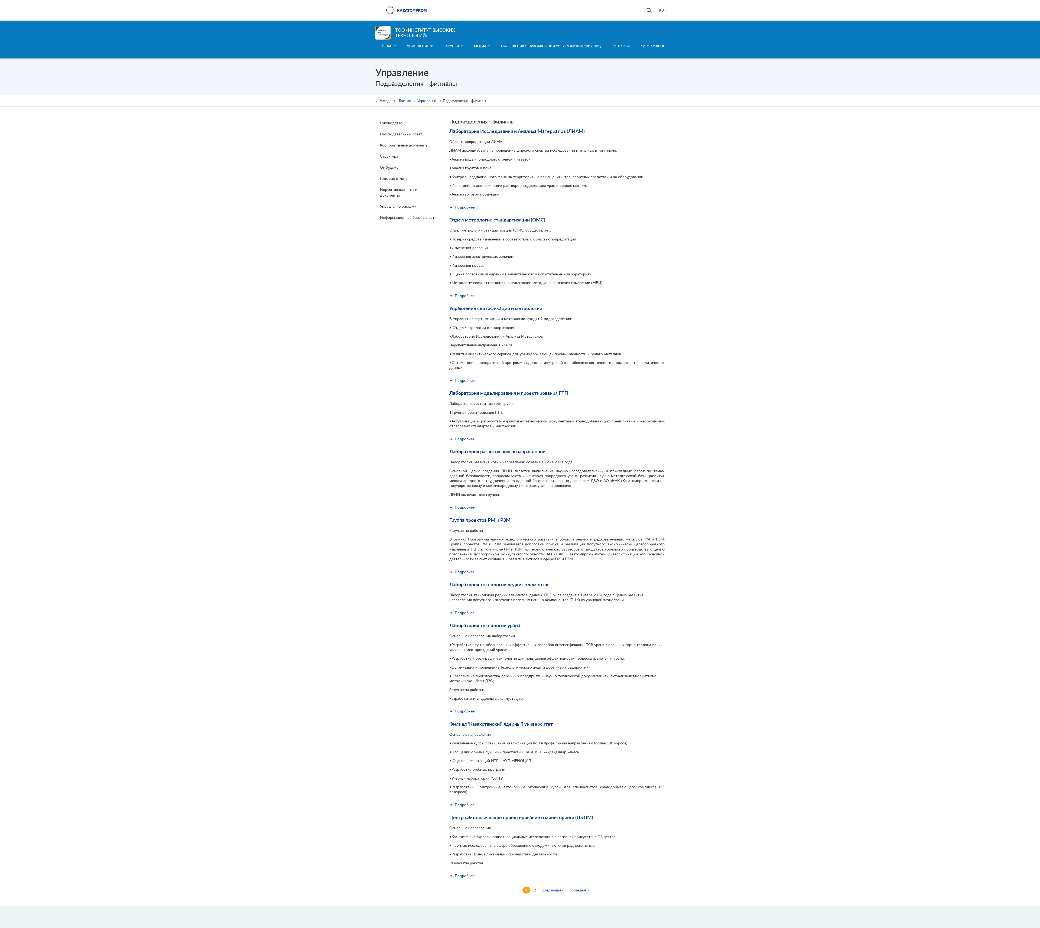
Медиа (480, 46)
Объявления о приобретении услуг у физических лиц (551, 46)
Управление (426, 101)
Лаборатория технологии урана (484, 625)
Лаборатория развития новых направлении (497, 451)
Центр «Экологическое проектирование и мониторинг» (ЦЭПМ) (521, 817)
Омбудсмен (390, 167)
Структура (389, 156)
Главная (405, 101)
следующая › (552, 890)
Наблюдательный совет (401, 134)
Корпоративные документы (404, 145)
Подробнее (464, 207)
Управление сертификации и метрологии (495, 308)
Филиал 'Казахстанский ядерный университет (501, 724)
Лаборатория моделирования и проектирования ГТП (508, 393)
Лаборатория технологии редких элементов (499, 584)
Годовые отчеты (394, 178)
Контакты (621, 46)
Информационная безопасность (408, 217)
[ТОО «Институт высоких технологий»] (383, 33)
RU (661, 10)
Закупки (451, 46)
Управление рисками (398, 206)
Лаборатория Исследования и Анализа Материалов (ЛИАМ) (517, 131)
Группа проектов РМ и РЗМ (480, 520)
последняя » (579, 890)
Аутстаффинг (653, 46)
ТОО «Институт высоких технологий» (425, 32)
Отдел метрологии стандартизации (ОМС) (497, 220)
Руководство (391, 123)
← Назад (382, 101)
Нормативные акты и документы (398, 192)
